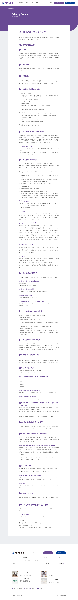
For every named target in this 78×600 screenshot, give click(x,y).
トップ (5, 8)
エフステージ (16, 588)
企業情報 (26, 2)
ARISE (26, 588)
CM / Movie (38, 2)
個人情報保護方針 (20, 595)
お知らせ (44, 2)
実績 (25, 565)
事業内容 (21, 2)
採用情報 (50, 2)
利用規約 (13, 595)
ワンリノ (20, 588)
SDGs (36, 565)
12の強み (32, 2)
